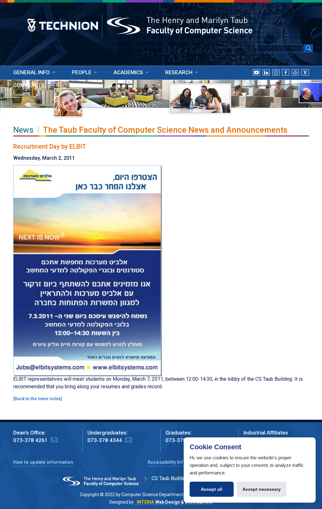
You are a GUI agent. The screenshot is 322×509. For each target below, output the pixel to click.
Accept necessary (261, 489)
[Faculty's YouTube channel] (256, 80)
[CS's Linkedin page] (266, 80)
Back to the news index (37, 398)
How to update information (43, 462)
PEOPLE (82, 72)
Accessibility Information (175, 462)
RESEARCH (178, 72)
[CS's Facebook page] (285, 80)
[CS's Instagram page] (276, 80)
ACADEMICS (128, 72)
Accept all (211, 489)
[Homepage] (295, 80)
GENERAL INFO (31, 72)
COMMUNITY (29, 85)
